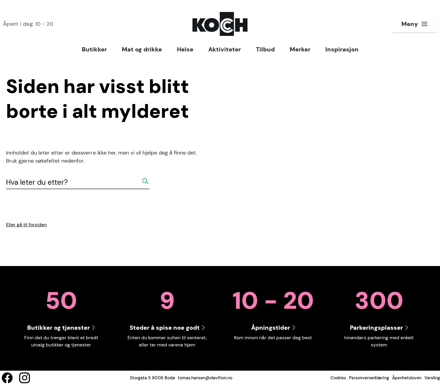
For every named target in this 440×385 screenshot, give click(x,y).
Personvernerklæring (369, 378)
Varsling (432, 378)
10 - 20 (28, 24)
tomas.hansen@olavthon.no (205, 378)
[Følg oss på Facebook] (7, 378)
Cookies (338, 378)
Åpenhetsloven (406, 378)
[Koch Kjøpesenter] (220, 24)
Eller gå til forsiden (26, 224)
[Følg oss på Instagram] (24, 378)
